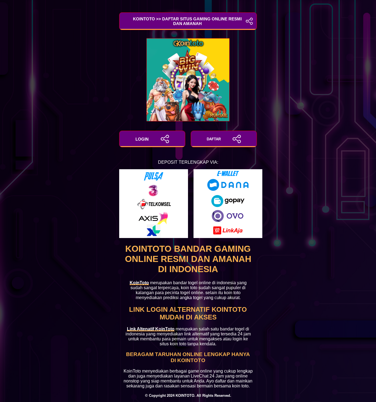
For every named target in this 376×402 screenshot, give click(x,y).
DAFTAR (214, 139)
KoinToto (139, 282)
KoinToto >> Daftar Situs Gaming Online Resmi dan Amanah (187, 21)
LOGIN (142, 139)
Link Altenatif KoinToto (151, 329)
